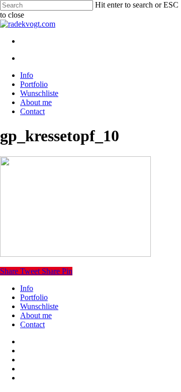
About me (36, 315)
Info (26, 288)
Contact (32, 324)
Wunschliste (39, 306)
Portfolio (34, 297)
